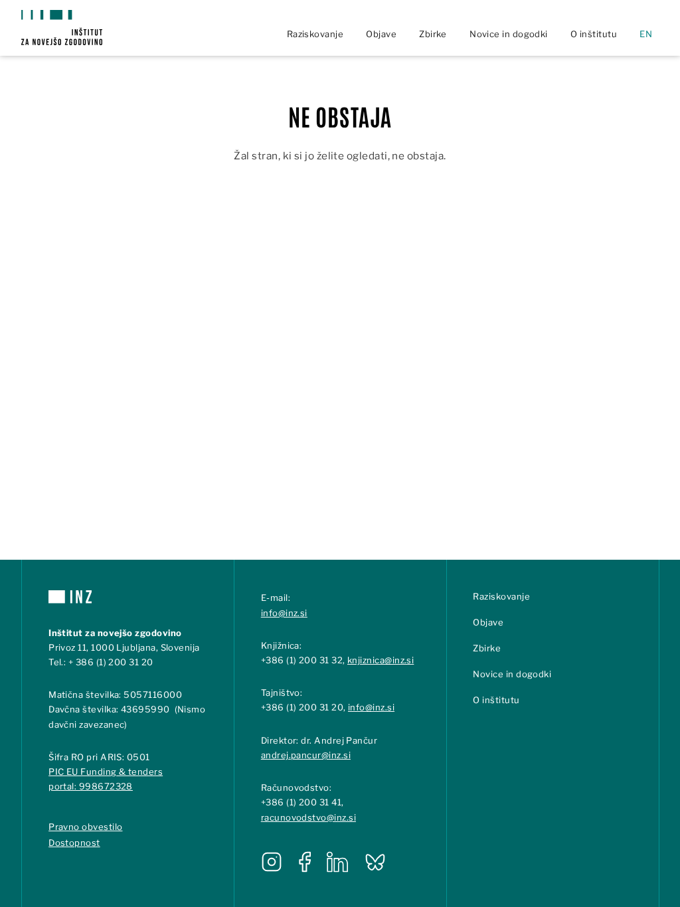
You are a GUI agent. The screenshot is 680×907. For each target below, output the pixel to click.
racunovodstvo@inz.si (308, 817)
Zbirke (433, 34)
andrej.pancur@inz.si (306, 755)
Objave (381, 34)
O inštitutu (593, 34)
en (645, 34)
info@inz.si (284, 613)
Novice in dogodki (508, 34)
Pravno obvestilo (85, 826)
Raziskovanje (315, 34)
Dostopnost (74, 842)
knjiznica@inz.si (380, 660)
